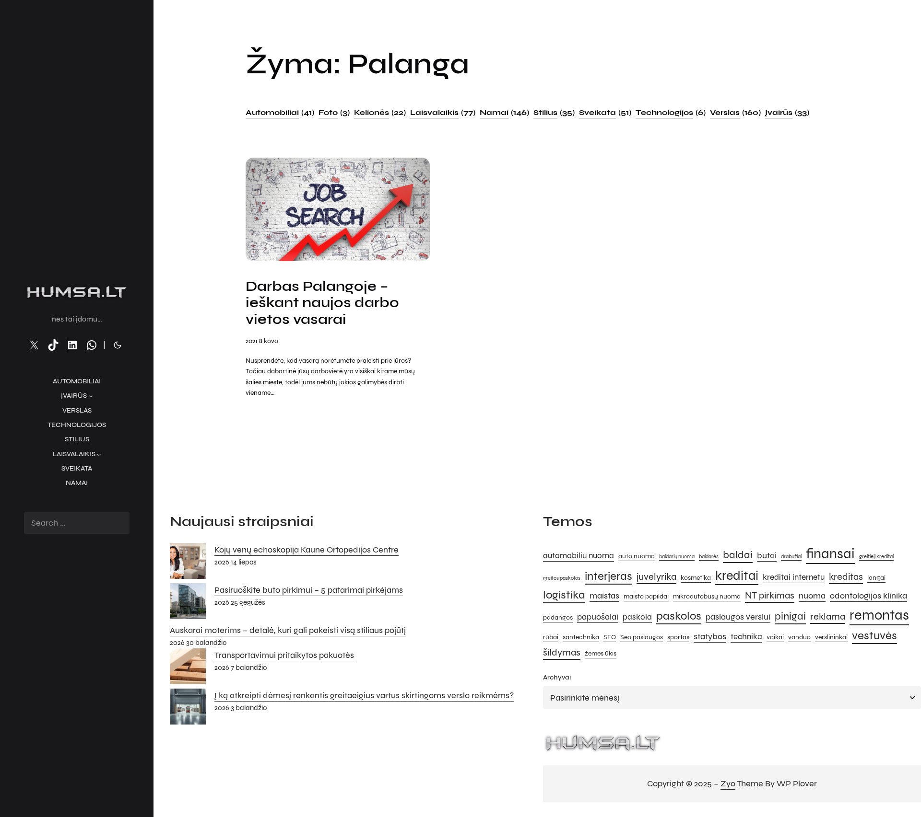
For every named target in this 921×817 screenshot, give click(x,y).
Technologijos (671, 112)
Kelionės (380, 112)
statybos (710, 636)
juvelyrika (656, 577)
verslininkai (831, 637)
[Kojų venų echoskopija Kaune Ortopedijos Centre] (188, 563)
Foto (334, 112)
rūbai (550, 637)
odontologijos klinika (868, 595)
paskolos (678, 616)
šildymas (561, 652)
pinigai (790, 616)
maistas (604, 595)
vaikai (775, 637)
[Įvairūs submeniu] (91, 396)
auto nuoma (636, 556)
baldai (738, 554)
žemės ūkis (600, 653)
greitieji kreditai (876, 556)
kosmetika (696, 578)
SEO (609, 637)
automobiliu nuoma (578, 556)
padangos (558, 617)
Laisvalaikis (442, 112)
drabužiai (791, 556)
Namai (504, 112)
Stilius (554, 112)
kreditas (846, 577)
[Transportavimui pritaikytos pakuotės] (188, 668)
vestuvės (874, 636)
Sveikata (605, 112)
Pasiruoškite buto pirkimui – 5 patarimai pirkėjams (308, 590)
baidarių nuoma (677, 556)
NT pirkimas (769, 595)
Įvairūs (787, 112)
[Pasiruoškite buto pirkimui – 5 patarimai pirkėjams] (188, 603)
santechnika (581, 637)
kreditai (736, 575)
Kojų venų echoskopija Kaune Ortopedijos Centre (306, 549)
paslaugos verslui (738, 616)
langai (876, 578)
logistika (564, 595)
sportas (678, 637)
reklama (827, 616)
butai (767, 555)
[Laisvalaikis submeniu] (99, 454)
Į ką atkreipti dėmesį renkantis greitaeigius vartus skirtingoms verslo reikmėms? (364, 695)
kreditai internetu (794, 577)
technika (746, 637)
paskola (637, 617)
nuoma (812, 595)
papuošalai (597, 616)
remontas (879, 615)
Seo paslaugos (641, 637)
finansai (830, 553)
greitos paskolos (561, 578)
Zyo (727, 783)
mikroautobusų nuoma (707, 596)
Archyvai (557, 677)
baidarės (709, 556)
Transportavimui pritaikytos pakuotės (284, 655)
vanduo (799, 637)
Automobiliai (280, 112)
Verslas (735, 112)
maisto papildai (646, 596)
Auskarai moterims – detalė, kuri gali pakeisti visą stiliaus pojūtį (288, 630)
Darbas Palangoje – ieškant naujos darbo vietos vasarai (322, 303)
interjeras (608, 576)
